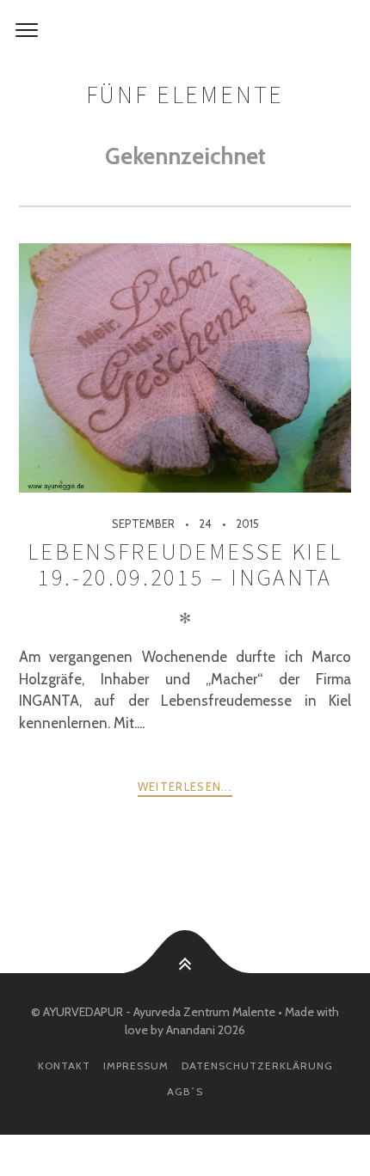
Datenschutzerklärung (257, 1065)
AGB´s (185, 1091)
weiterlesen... (185, 786)
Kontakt (64, 1065)
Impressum (136, 1065)
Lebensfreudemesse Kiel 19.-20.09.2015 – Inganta (185, 564)
